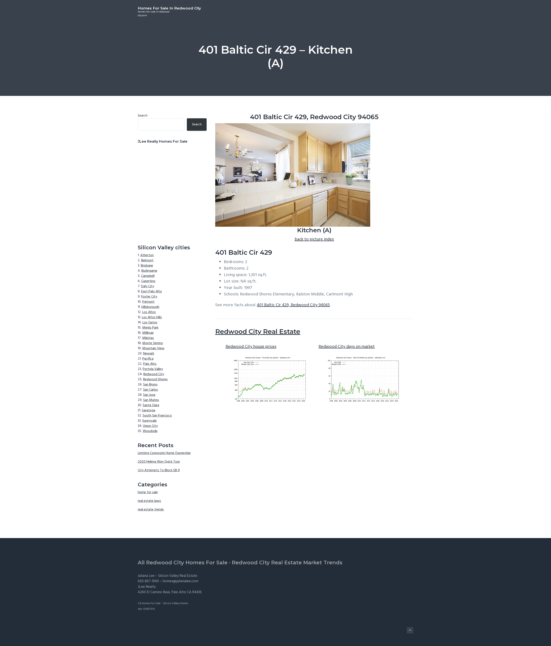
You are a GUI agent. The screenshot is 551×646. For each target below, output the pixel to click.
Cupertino (148, 281)
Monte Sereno (152, 343)
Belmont (147, 260)
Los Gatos (149, 322)
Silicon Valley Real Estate (177, 576)
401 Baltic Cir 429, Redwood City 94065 (293, 305)
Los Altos (149, 312)
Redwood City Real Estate (257, 331)
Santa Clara (151, 405)
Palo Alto (149, 364)
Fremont (148, 302)
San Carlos (150, 390)
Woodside (150, 431)
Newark (148, 353)
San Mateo (151, 400)
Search (142, 116)
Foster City (149, 297)
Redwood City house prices (251, 346)
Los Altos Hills (152, 317)
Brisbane (147, 265)
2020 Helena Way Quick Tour (159, 462)
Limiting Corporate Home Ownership (164, 453)
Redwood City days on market (347, 346)
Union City (150, 426)
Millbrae (148, 333)
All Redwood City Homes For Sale (183, 562)
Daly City (147, 286)
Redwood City (153, 374)
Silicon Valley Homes (175, 603)
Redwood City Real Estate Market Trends (287, 562)
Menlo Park (150, 328)
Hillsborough (150, 307)
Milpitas (148, 338)
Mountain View (153, 348)
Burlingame (149, 271)
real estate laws (149, 501)
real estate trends (151, 509)
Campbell (148, 276)
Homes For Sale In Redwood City (169, 8)
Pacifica (147, 359)
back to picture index (314, 239)
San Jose (149, 395)
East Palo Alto (151, 291)
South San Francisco (157, 415)
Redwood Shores (155, 379)
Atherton (147, 255)
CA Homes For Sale (149, 603)
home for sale (148, 492)
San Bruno (150, 384)
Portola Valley (153, 369)
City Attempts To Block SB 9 (159, 470)
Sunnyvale (149, 421)
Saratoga (148, 410)
